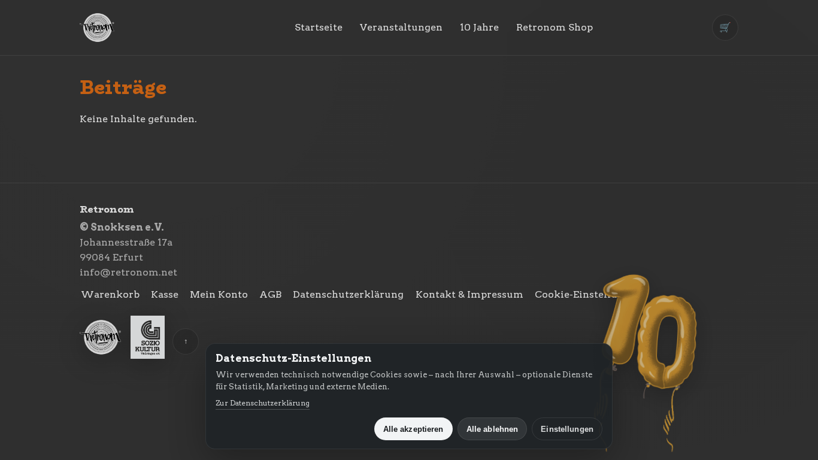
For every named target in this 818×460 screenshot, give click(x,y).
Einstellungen (567, 429)
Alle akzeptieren (413, 429)
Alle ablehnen (492, 429)
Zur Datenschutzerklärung (263, 402)
